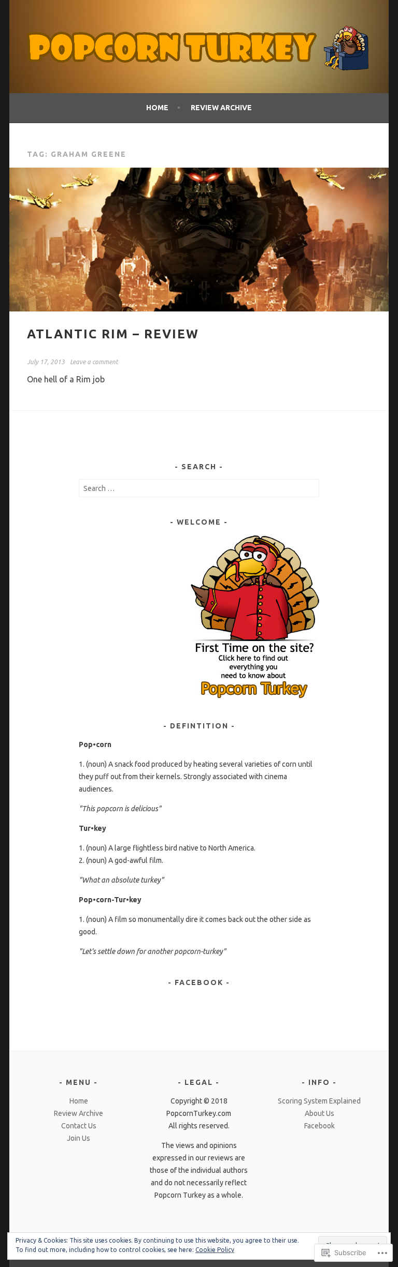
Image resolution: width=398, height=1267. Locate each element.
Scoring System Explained (319, 1101)
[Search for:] (199, 488)
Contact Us (78, 1126)
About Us (319, 1113)
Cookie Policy (214, 1249)
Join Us (78, 1138)
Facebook (199, 982)
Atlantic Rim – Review (113, 334)
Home (157, 107)
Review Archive (221, 107)
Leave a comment (94, 362)
